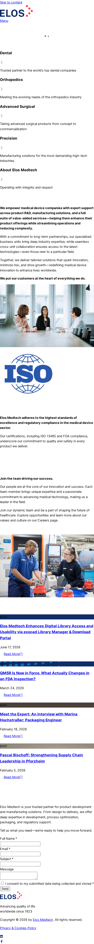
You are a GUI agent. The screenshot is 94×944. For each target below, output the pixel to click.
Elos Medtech (43, 920)
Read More (12, 654)
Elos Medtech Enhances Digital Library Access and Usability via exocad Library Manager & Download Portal (46, 632)
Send (5, 888)
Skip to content (11, 2)
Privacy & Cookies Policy (18, 928)
